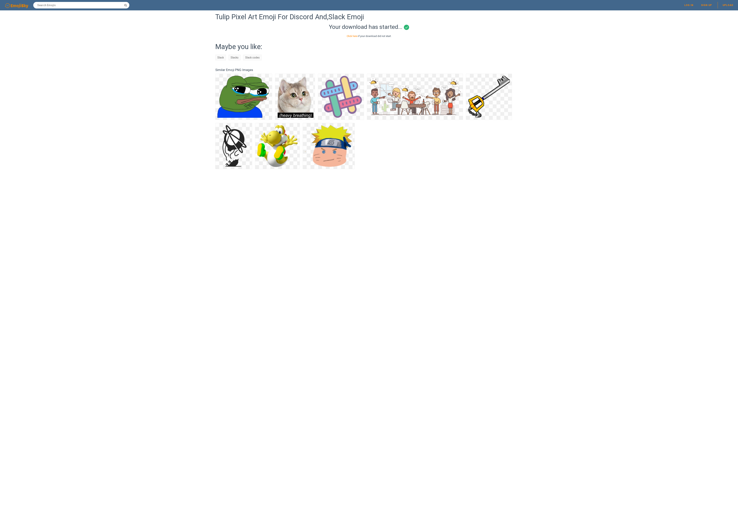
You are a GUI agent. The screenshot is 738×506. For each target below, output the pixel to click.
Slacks (235, 57)
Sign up (706, 5)
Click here (352, 36)
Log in (688, 5)
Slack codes (252, 57)
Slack (220, 57)
